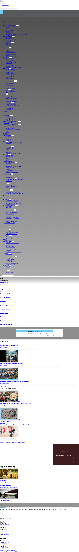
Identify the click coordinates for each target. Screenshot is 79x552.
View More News (3, 386)
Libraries (5, 133)
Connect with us (6, 265)
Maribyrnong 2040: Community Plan (11, 249)
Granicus (16, 551)
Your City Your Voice (5, 547)
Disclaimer (5, 550)
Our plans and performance (8, 241)
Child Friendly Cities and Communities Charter (12, 33)
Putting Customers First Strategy (10, 247)
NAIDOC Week (8, 169)
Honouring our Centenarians (10, 40)
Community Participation (7, 146)
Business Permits (6, 199)
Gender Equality (8, 44)
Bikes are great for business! (10, 216)
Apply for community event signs (10, 155)
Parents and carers (8, 31)
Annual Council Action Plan (10, 246)
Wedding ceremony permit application (11, 158)
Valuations (7, 97)
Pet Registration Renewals (9, 73)
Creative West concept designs (10, 191)
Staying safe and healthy (7, 42)
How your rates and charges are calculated (12, 96)
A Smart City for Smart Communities (9, 178)
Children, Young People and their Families (10, 25)
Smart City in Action (9, 181)
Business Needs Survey (9, 211)
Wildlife (7, 77)
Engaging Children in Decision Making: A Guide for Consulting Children (16, 34)
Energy (7, 50)
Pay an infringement (9, 82)
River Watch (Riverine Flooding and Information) (13, 105)
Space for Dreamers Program (10, 117)
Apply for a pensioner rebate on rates (11, 98)
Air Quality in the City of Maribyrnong (11, 53)
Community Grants (8, 143)
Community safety (8, 45)
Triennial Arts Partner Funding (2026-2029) (12, 144)
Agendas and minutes (9, 236)
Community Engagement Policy (10, 264)
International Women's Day (10, 167)
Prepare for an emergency (9, 108)
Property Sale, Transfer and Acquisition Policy (12, 263)
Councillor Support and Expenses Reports (12, 232)
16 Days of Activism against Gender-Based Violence (13, 166)
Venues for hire (8, 132)
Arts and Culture (6, 123)
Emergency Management (7, 102)
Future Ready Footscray (9, 184)
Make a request (6, 253)
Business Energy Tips (9, 220)
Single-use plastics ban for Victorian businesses (12, 218)
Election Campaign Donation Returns (11, 234)
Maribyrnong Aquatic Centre (10, 46)
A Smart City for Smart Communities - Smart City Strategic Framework (16, 179)
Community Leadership (9, 151)
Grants (5, 141)
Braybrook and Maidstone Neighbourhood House (13, 129)
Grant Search (8, 145)
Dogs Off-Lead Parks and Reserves (11, 69)
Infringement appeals (9, 254)
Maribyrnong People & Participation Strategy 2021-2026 (14, 153)
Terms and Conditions (9, 122)
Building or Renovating (9, 90)
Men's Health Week (9, 171)
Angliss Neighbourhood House (10, 128)
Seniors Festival (8, 164)
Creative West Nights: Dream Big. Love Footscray (13, 192)
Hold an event (6, 154)
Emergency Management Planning (11, 104)
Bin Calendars (8, 66)
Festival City (6, 134)
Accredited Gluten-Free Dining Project (11, 221)
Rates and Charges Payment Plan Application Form (13, 95)
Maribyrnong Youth (5, 546)
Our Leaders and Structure (8, 240)
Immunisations (8, 28)
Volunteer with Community (10, 148)
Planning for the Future (9, 30)
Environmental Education (9, 51)
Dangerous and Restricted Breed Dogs (11, 74)
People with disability (9, 37)
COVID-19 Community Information (11, 103)
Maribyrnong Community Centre (10, 126)
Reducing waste (8, 49)
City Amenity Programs (9, 215)
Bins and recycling (6, 57)
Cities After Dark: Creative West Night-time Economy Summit (15, 193)
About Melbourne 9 (9, 238)
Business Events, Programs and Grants (9, 205)
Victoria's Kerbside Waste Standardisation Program (13, 67)
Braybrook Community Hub (10, 125)
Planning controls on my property (10, 91)
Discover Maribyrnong (7, 174)
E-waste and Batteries (9, 64)
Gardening (7, 55)
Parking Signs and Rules (9, 85)
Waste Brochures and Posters (10, 65)
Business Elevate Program (9, 206)
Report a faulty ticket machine (10, 83)
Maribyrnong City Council (6, 542)
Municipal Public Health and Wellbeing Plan (12, 243)
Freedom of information (9, 258)
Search (1, 275)
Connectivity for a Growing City (10, 187)
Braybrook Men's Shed (9, 130)
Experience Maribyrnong (9, 177)
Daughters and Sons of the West (10, 149)
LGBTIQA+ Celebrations (9, 170)
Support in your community (8, 36)
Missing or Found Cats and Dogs (10, 75)
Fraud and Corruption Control (10, 260)
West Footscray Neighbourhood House (11, 131)
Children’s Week (8, 163)
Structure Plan (8, 119)
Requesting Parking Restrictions (10, 88)
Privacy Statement (10, 550)
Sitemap (14, 550)
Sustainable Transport (9, 86)
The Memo (7, 267)
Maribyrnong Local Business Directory (9, 223)
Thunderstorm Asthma (9, 107)
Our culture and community (10, 176)
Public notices (8, 257)
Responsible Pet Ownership (10, 70)
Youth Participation (8, 152)
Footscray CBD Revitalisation (10, 222)
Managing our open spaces (10, 138)
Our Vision (5, 239)
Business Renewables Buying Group (11, 219)
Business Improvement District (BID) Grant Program (13, 142)
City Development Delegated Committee (12, 237)
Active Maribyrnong (9, 136)
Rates (5, 94)
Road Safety (7, 84)
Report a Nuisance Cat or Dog (10, 76)
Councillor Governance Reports (10, 233)
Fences (7, 92)
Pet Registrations (8, 71)
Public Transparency (9, 261)
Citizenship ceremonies (9, 165)
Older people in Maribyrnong (10, 38)
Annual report (8, 245)
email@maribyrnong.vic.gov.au (4, 524)
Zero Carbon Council (9, 250)
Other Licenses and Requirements (11, 202)
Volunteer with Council (9, 147)
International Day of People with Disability (12, 172)
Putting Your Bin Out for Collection (11, 62)
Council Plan (8, 242)
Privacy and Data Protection (10, 259)
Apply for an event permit (9, 156)
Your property (6, 89)
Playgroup (7, 29)
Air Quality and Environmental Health (11, 186)
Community (5, 111)
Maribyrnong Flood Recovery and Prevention (12, 188)
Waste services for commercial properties (12, 217)
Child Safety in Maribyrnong (10, 35)
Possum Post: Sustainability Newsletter (11, 56)
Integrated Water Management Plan (11, 54)
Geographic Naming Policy (10, 262)
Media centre (8, 271)
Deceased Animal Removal (10, 78)
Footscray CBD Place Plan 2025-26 (11, 118)
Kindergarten (8, 27)
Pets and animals (6, 68)
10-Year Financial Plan (9, 244)
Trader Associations (9, 213)
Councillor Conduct (9, 231)
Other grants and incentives (10, 214)
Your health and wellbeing (9, 43)
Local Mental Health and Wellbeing (11, 185)
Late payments (8, 99)
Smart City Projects (8, 180)
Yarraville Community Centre (10, 127)
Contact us (5, 270)
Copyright (1, 550)
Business (5, 195)
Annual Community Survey (10, 248)
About (4, 226)
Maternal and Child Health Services (11, 26)
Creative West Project (9, 120)
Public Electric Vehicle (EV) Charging (11, 182)
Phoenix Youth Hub (9, 32)
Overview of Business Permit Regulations (12, 201)
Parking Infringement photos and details (11, 87)
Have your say (8, 266)
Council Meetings (6, 235)
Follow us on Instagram (5, 534)
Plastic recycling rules (9, 63)
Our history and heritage (9, 175)
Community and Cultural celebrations (9, 162)
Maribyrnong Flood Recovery (10, 109)
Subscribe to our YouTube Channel (7, 532)
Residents (5, 21)
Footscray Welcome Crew (9, 116)
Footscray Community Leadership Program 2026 (11, 121)
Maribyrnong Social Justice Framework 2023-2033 (13, 252)
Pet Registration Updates (9, 72)
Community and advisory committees (11, 269)
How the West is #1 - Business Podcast (11, 212)
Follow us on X (4, 533)
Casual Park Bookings (9, 140)
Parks (6, 160)
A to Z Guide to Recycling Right (10, 60)
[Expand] (3, 24)
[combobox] (8, 9)
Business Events (8, 207)
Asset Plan (7, 251)
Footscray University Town (8, 161)
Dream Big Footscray (7, 115)
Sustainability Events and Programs (11, 52)
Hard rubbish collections (9, 58)
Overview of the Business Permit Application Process (13, 203)
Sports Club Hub (8, 139)
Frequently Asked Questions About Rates (12, 101)
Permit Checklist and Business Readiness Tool (12, 200)
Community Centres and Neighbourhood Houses (11, 124)
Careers (5, 255)
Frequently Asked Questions (10, 204)
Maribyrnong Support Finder (10, 41)
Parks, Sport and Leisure (7, 135)
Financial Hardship (8, 100)
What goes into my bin (9, 61)
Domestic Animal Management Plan (11, 79)
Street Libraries (8, 150)
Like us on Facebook (5, 531)
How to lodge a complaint (9, 272)
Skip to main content (3, 0)
